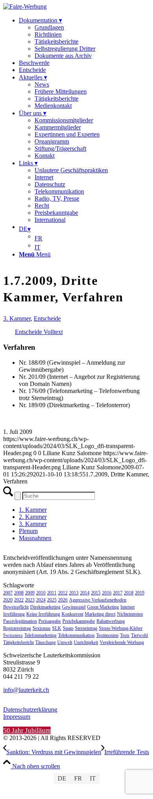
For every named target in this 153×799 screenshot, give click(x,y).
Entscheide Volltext (39, 331)
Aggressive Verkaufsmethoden (97, 600)
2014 (84, 593)
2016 (106, 593)
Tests (124, 635)
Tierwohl (139, 635)
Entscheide (47, 318)
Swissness (13, 635)
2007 (8, 593)
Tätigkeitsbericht (18, 642)
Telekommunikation (76, 635)
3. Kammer (17, 318)
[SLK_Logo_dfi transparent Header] (25, 6)
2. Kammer (33, 516)
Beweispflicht (16, 607)
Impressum (16, 716)
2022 (19, 600)
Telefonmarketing (40, 635)
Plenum (28, 531)
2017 (117, 593)
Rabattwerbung (111, 621)
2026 (62, 600)
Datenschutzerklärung (30, 709)
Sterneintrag (86, 628)
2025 (51, 600)
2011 (51, 593)
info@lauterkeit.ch (26, 689)
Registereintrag (17, 628)
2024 (41, 600)
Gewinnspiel (74, 607)
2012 (62, 593)
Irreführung (14, 614)
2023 (30, 600)
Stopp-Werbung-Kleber (120, 628)
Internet (127, 607)
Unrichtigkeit (86, 642)
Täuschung (45, 642)
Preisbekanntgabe (78, 621)
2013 (73, 593)
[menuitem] (84, 38)
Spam (68, 628)
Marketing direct (100, 614)
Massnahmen (35, 538)
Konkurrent (72, 614)
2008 (19, 593)
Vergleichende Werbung (122, 642)
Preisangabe (49, 621)
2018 (128, 593)
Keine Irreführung (43, 614)
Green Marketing (103, 607)
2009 (30, 593)
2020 (8, 600)
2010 (41, 593)
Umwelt (64, 642)
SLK (56, 628)
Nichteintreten (130, 614)
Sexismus (42, 628)
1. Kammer (33, 509)
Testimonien (107, 635)
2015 (95, 593)
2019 (139, 593)
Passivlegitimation (20, 621)
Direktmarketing (45, 607)
